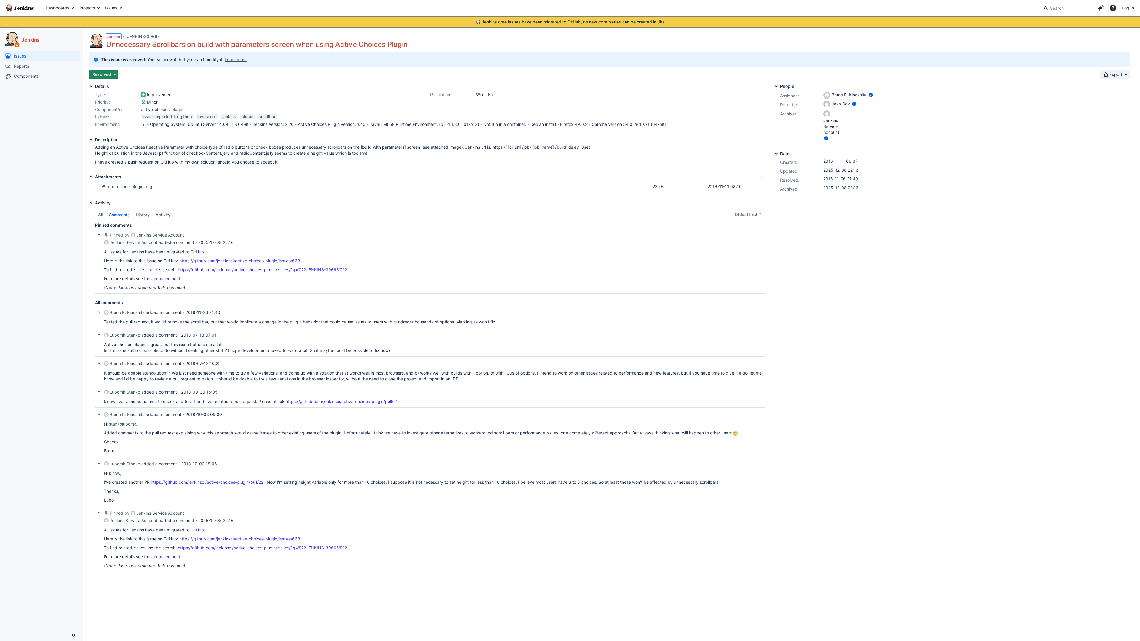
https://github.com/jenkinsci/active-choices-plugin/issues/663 (239, 260)
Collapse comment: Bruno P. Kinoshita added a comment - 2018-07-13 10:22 (99, 363)
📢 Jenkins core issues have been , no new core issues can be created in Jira (570, 21)
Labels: (102, 116)
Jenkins (113, 36)
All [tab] (100, 214)
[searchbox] (1067, 8)
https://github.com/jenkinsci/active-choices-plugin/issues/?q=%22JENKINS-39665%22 (262, 269)
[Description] (91, 140)
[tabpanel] (430, 395)
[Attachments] (91, 177)
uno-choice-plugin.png (130, 186)
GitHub (197, 251)
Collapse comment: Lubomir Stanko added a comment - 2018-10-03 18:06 (99, 463)
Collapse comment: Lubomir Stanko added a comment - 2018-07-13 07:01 (99, 334)
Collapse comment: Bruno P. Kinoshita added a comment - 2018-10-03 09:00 (99, 414)
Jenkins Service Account (160, 234)
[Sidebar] (73, 635)
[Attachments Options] (761, 177)
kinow (109, 401)
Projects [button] (87, 7)
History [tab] (143, 214)
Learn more (236, 59)
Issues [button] (111, 7)
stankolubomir (156, 372)
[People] (776, 86)
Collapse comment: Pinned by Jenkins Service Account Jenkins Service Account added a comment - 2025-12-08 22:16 (99, 234)
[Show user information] (870, 94)
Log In (1128, 7)
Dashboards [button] (57, 7)
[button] (1101, 8)
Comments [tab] (119, 214)
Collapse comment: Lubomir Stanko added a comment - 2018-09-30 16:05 (99, 391)
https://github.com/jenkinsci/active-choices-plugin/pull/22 (207, 482)
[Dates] (776, 154)
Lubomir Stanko (125, 334)
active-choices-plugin (162, 109)
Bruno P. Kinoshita (127, 312)
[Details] (91, 86)
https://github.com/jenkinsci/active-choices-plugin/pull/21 (342, 401)
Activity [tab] (163, 214)
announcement (165, 278)
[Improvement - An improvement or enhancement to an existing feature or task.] (143, 94)
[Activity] (91, 203)
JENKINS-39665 (143, 36)
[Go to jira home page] (20, 8)
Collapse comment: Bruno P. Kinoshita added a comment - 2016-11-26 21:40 (99, 312)
